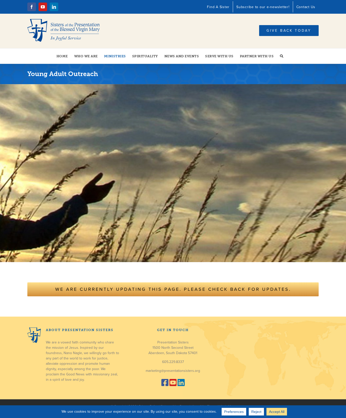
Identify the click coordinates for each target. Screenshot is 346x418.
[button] (281, 56)
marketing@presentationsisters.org (173, 371)
